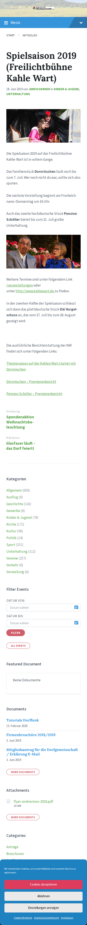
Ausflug (12, 497)
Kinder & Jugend (66, 89)
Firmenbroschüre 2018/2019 (31, 734)
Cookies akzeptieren (43, 884)
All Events (18, 645)
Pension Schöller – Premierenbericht (34, 393)
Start (10, 35)
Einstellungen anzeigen (43, 908)
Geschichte (14, 504)
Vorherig (13, 411)
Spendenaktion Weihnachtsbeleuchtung (20, 422)
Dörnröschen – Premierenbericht (31, 381)
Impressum (67, 917)
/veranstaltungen (19, 285)
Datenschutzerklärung (46, 917)
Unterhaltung (18, 94)
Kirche (11, 524)
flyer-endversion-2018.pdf (33, 801)
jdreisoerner (39, 89)
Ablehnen (43, 896)
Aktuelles (30, 35)
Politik (11, 538)
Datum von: (16, 601)
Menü (15, 22)
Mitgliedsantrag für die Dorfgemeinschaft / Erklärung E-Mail (42, 751)
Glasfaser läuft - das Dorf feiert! (20, 446)
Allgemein (14, 490)
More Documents (23, 772)
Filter (15, 633)
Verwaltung (15, 571)
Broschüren (15, 853)
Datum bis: (15, 616)
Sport (10, 544)
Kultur (11, 531)
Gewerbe (13, 510)
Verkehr (12, 565)
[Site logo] (43, 8)
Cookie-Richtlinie (23, 917)
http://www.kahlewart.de (35, 291)
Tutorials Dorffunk (22, 720)
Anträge (12, 847)
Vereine (12, 558)
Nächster (13, 438)
